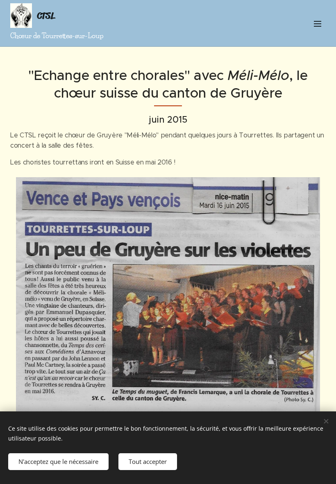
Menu (317, 23)
